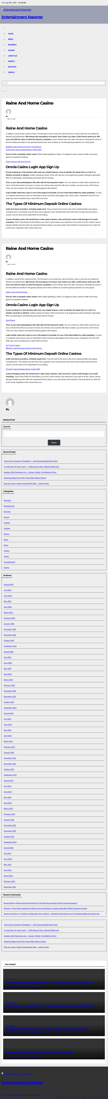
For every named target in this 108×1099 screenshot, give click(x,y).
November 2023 (10, 764)
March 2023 (8, 809)
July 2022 (7, 853)
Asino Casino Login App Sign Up (18, 162)
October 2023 (9, 769)
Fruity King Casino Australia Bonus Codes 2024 (24, 150)
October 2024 (9, 702)
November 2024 (10, 697)
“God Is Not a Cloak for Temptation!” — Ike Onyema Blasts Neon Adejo (31, 461)
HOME (10, 34)
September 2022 (10, 842)
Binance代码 (8, 903)
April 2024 (8, 736)
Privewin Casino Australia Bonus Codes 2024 (23, 369)
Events (11, 61)
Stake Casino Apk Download (16, 292)
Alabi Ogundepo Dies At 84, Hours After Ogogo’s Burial (25, 478)
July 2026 (7, 590)
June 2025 (8, 663)
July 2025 (7, 657)
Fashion (7, 523)
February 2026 (9, 618)
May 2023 (7, 797)
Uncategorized (9, 562)
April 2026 (8, 607)
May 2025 (7, 669)
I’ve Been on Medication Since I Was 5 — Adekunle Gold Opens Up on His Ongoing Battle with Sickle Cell (59, 914)
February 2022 (9, 881)
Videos (11, 72)
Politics (6, 551)
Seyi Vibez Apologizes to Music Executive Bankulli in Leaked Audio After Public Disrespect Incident (50, 908)
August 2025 (9, 652)
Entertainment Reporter (22, 17)
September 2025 (10, 646)
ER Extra (12, 67)
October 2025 (9, 640)
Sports (6, 556)
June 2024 (8, 725)
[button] (2, 78)
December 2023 (10, 758)
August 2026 (9, 584)
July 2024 (7, 719)
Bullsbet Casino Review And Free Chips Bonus (23, 147)
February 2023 (9, 814)
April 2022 (8, 870)
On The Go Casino (13, 345)
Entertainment (9, 506)
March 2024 (8, 741)
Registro (7, 908)
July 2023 (7, 786)
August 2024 (9, 713)
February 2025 (9, 685)
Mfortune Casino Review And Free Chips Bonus (24, 348)
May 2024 (7, 730)
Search (6, 426)
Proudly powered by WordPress (11, 1095)
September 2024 (10, 708)
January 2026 (9, 624)
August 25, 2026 (13, 986)
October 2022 (9, 837)
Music (6, 540)
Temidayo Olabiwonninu (32, 986)
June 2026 (8, 596)
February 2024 (9, 747)
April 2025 (8, 674)
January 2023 (9, 820)
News (10, 39)
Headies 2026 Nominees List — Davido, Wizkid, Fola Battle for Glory (30, 472)
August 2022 (9, 848)
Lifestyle (12, 56)
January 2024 (9, 753)
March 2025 (8, 680)
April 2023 (8, 803)
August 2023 (9, 781)
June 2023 (8, 792)
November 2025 (10, 635)
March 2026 (8, 612)
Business (12, 45)
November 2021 (10, 887)
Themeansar (38, 1095)
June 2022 (8, 859)
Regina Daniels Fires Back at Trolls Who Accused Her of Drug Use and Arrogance (46, 903)
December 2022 (10, 825)
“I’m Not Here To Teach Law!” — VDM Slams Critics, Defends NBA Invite (31, 467)
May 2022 (7, 865)
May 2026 (7, 601)
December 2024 (10, 691)
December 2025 (10, 629)
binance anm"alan (10, 914)
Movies (11, 50)
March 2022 (8, 876)
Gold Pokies (10, 320)
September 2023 (10, 775)
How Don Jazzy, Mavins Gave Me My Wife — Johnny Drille (26, 483)
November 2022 (10, 831)
